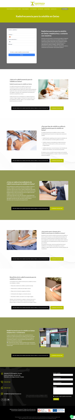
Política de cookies (27, 418)
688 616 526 (7, 388)
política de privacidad (67, 396)
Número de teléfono (57, 382)
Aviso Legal (21, 418)
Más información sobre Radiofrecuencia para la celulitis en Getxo (30, 108)
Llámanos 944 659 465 (57, 108)
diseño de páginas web (55, 417)
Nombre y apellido (56, 373)
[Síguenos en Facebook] (2, 399)
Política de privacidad (36, 418)
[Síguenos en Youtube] (8, 399)
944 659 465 (7, 382)
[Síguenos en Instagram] (5, 399)
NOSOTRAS (47, 9)
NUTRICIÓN (40, 9)
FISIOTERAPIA (25, 9)
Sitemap (54, 418)
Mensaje (55, 386)
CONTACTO (53, 9)
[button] (71, 416)
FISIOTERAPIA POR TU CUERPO (14, 9)
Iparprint (49, 417)
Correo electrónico (57, 377)
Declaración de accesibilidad (46, 418)
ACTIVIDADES (33, 9)
